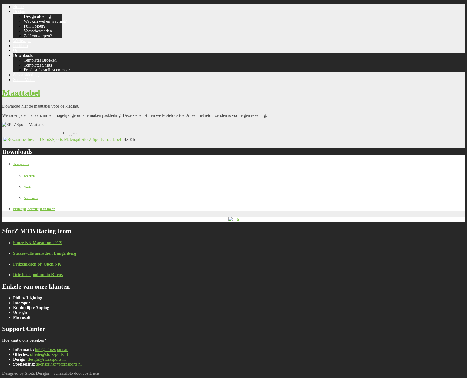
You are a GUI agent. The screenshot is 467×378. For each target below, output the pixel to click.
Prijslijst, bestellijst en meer (34, 209)
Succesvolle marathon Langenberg (44, 253)
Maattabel (21, 93)
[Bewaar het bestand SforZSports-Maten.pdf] (42, 139)
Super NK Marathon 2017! (37, 242)
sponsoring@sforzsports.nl (59, 364)
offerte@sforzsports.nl (49, 354)
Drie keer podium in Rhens (38, 274)
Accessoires (31, 198)
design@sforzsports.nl (47, 359)
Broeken (29, 175)
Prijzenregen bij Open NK (37, 264)
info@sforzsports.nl (51, 349)
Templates (21, 164)
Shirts (27, 186)
